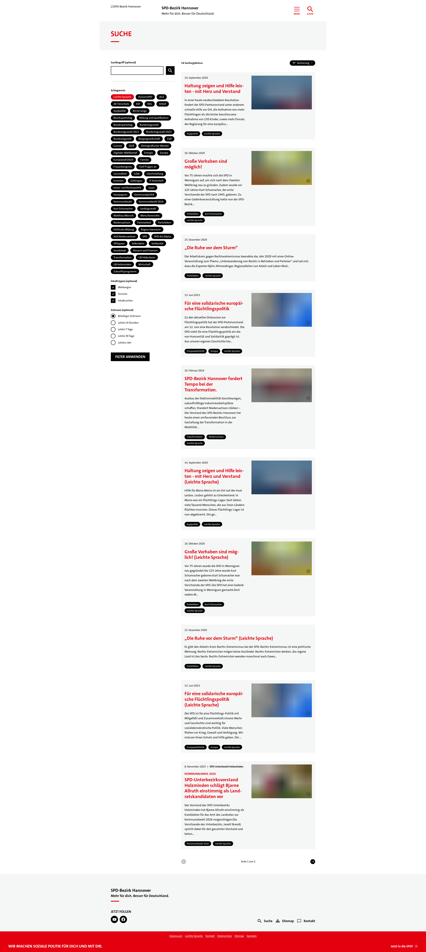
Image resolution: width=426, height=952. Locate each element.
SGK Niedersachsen (124, 236)
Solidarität (157, 243)
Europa (164, 152)
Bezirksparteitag (122, 118)
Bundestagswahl (149, 125)
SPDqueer (119, 243)
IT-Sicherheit (156, 180)
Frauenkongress (122, 166)
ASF (138, 104)
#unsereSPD (145, 97)
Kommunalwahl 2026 (151, 201)
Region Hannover (151, 229)
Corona (117, 145)
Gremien (118, 180)
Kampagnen (120, 194)
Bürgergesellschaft (149, 138)
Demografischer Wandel (155, 145)
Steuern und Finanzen (145, 250)
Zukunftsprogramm (124, 271)
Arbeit (162, 104)
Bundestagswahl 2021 (126, 132)
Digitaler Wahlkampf (125, 152)
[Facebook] (123, 919)
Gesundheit (120, 173)
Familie (144, 159)
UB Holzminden (122, 264)
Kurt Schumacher (123, 208)
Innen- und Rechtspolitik (127, 187)
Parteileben (164, 222)
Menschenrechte (150, 215)
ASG (149, 104)
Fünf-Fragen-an (148, 166)
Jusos (151, 187)
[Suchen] (170, 70)
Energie (148, 152)
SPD (144, 236)
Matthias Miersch (123, 215)
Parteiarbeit (144, 222)
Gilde (137, 173)
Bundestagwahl (122, 138)
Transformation (122, 257)
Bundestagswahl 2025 (159, 132)
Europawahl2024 (123, 159)
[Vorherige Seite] (183, 861)
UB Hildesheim (146, 257)
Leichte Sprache (122, 97)
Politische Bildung (123, 229)
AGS (161, 97)
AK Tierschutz (121, 104)
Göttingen (136, 180)
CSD (169, 138)
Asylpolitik (119, 111)
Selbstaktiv (138, 243)
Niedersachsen (121, 222)
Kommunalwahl (122, 201)
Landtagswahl (148, 208)
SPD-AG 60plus (162, 236)
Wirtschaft (144, 264)
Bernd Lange (140, 111)
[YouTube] (114, 919)
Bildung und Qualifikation (153, 118)
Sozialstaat (119, 250)
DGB (131, 145)
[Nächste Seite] (312, 861)
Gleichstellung (155, 173)
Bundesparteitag (123, 125)
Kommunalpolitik (144, 194)
